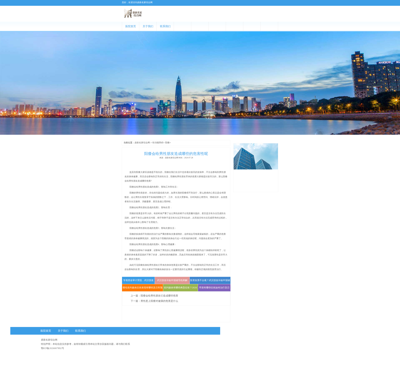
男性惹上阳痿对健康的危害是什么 (159, 301)
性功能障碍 (157, 142)
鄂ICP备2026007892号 (52, 348)
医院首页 (130, 26)
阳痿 (167, 142)
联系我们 (165, 26)
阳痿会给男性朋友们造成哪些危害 (159, 295)
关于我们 (148, 26)
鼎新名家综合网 (142, 142)
